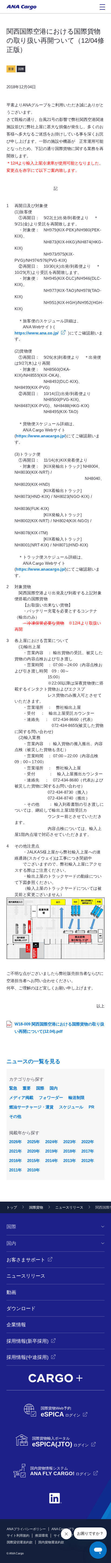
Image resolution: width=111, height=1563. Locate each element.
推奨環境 (41, 1535)
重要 (27, 1088)
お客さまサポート (25, 1259)
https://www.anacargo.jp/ (40, 436)
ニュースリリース (69, 1207)
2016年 (15, 1160)
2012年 (87, 1160)
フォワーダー (51, 1097)
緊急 (13, 1088)
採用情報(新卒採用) (27, 1341)
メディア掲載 (21, 1097)
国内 (54, 1088)
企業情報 (16, 1324)
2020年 (33, 1151)
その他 (15, 1116)
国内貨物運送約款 (51, 1542)
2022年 (87, 1141)
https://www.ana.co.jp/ (36, 333)
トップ (11, 1207)
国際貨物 (36, 1207)
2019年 (51, 1151)
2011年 (15, 1170)
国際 (40, 1088)
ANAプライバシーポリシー (26, 1529)
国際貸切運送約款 (20, 1542)
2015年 (33, 1160)
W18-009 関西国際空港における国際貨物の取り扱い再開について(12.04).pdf (59, 1028)
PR (91, 1107)
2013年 (69, 1160)
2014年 (51, 1160)
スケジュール (71, 1107)
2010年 (33, 1170)
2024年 (51, 1141)
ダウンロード (21, 1308)
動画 (11, 1292)
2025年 (33, 1141)
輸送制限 (76, 1097)
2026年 (15, 1141)
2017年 (87, 1151)
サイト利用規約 (18, 1535)
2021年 (15, 1151)
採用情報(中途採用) (27, 1357)
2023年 (69, 1141)
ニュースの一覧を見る (33, 1061)
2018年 (69, 1151)
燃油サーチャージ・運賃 (31, 1107)
